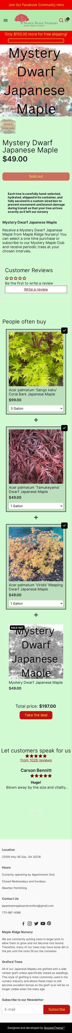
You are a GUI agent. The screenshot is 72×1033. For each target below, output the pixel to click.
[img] (36, 756)
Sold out (36, 176)
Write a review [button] (36, 289)
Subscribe (56, 1009)
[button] (33, 813)
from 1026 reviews (36, 760)
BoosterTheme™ (54, 1027)
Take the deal (36, 715)
